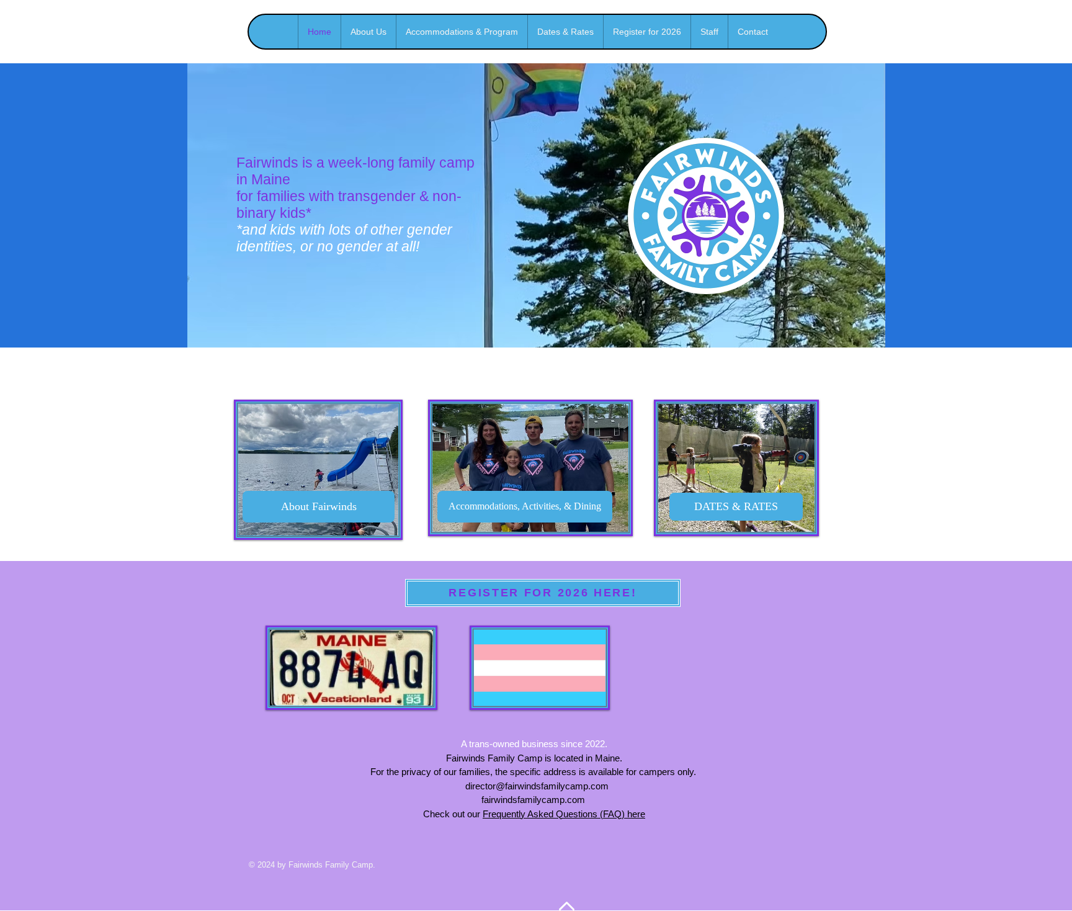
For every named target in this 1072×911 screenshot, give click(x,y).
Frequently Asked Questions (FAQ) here (564, 814)
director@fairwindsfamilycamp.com (537, 786)
